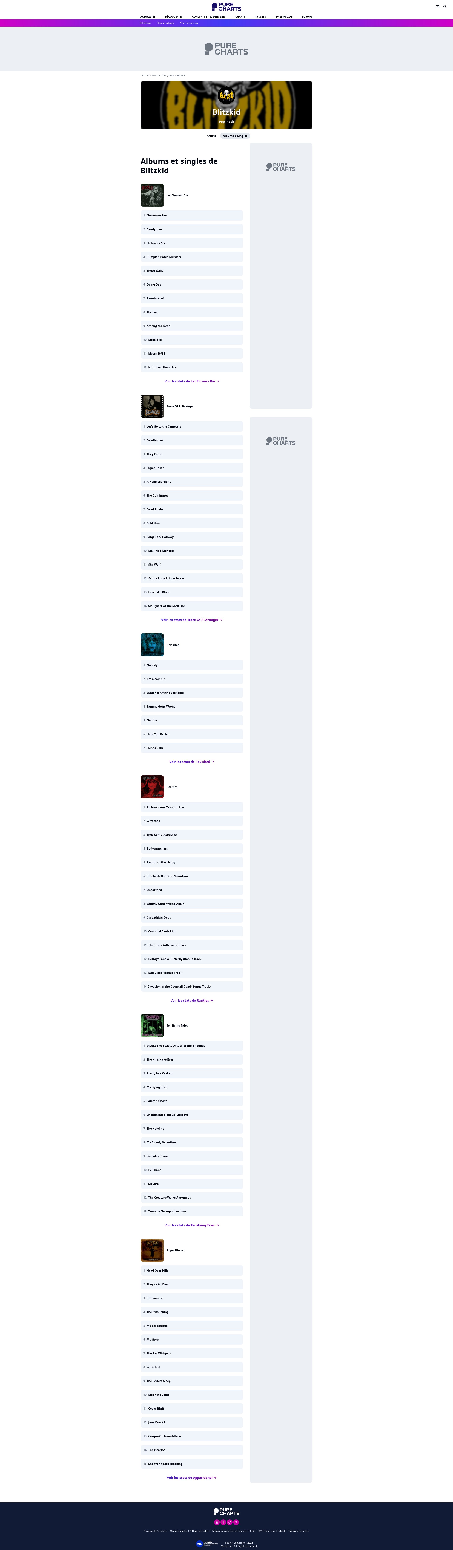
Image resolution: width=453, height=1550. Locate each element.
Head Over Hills (157, 1270)
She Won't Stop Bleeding (165, 1464)
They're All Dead (158, 1284)
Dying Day (154, 284)
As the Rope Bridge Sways (166, 578)
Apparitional (175, 1250)
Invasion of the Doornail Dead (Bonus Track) (179, 986)
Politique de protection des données (229, 1530)
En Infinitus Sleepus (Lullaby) (167, 1115)
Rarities (172, 787)
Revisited (173, 645)
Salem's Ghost (157, 1101)
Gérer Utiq (270, 1530)
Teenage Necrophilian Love (167, 1211)
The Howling (155, 1128)
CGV (259, 1530)
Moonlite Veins (158, 1395)
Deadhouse (155, 440)
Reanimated (155, 298)
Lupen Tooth (155, 468)
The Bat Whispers (159, 1353)
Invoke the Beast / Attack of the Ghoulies (176, 1046)
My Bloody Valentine (161, 1142)
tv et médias (284, 16)
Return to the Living (161, 862)
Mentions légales (178, 1530)
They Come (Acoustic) (162, 835)
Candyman (154, 229)
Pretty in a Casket (159, 1073)
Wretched (153, 821)
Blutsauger (154, 1298)
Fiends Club (155, 748)
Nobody (152, 665)
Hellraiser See (156, 243)
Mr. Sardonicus (157, 1326)
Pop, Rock (226, 121)
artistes (260, 16)
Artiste (211, 136)
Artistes (155, 75)
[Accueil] (227, 7)
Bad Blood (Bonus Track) (165, 973)
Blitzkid (227, 112)
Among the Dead (158, 326)
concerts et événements (209, 16)
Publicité (282, 1530)
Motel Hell (155, 340)
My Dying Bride (157, 1087)
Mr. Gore (153, 1339)
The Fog (152, 312)
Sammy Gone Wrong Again (166, 904)
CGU (252, 1530)
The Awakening (158, 1312)
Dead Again (155, 509)
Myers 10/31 (156, 353)
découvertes (174, 16)
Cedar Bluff (156, 1409)
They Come (154, 454)
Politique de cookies (199, 1530)
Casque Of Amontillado (164, 1436)
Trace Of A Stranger (180, 406)
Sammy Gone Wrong (161, 706)
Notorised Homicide (162, 367)
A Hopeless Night (159, 482)
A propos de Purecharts (155, 1530)
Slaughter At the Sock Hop (165, 693)
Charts (240, 16)
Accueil (145, 75)
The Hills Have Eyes (160, 1059)
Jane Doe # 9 (156, 1422)
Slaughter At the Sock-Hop (166, 606)
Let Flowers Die (177, 195)
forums (307, 16)
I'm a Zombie (156, 679)
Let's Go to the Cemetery (164, 426)
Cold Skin (153, 523)
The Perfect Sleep (159, 1381)
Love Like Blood (159, 592)
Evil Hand (155, 1170)
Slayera (153, 1184)
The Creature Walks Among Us (169, 1197)
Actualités (147, 16)
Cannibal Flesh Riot (162, 931)
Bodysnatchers (157, 848)
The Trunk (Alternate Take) (167, 945)
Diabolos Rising (158, 1156)
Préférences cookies (299, 1530)
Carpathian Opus (159, 917)
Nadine (152, 720)
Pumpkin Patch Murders (164, 257)
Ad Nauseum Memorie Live (166, 807)
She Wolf (154, 564)
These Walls (155, 271)
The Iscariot (156, 1450)
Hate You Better (158, 734)
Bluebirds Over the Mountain (167, 876)
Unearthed (154, 890)
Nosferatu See (157, 215)
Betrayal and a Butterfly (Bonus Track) (175, 959)
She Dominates (157, 495)
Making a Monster (161, 551)
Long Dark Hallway (160, 537)
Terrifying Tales (177, 1025)
